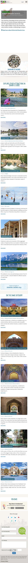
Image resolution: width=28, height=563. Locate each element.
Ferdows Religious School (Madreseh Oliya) (13, 348)
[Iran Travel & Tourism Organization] (6, 2)
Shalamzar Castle (6, 236)
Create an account (19, 507)
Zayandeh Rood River (7, 105)
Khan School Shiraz (6, 446)
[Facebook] (8, 517)
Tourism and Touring (14, 557)
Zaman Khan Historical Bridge (10, 171)
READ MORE (3, 117)
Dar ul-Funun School (7, 381)
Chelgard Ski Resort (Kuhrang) (10, 204)
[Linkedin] (15, 517)
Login (22, 2)
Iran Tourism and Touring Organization (18, 556)
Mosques (14, 318)
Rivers (6, 108)
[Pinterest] (18, 517)
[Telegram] (15, 521)
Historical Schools (8, 318)
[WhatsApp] (11, 521)
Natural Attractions (11, 108)
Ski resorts (7, 206)
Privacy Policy (4, 561)
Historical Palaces (19, 141)
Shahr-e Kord (14, 69)
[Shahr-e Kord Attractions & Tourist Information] (14, 65)
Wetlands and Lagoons (9, 271)
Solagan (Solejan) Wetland (9, 269)
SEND (14, 553)
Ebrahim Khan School (7, 479)
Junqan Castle (5, 138)
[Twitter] (11, 517)
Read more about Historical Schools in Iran (14, 30)
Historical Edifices (20, 318)
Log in (12, 507)
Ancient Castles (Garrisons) (10, 141)
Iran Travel (7, 557)
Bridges (6, 173)
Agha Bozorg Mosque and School (11, 315)
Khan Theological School (8, 414)
